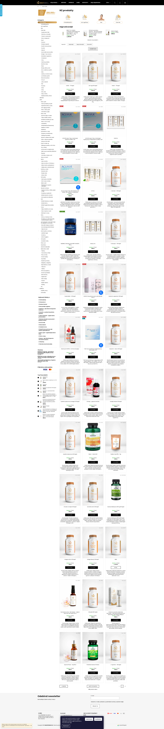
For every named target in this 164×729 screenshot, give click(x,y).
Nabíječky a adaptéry (46, 262)
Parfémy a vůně (44, 169)
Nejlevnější (71, 44)
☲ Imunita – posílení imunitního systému (46, 313)
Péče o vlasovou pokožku (47, 139)
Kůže (42, 72)
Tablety (43, 268)
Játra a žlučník (44, 82)
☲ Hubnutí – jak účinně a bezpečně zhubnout (47, 309)
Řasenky (43, 153)
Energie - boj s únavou (46, 54)
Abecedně (89, 44)
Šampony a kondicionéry (46, 133)
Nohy (42, 215)
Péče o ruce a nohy (45, 121)
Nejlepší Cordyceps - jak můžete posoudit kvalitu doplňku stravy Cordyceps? (46, 352)
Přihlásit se (95, 706)
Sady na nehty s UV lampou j (47, 163)
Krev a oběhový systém (46, 70)
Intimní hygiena (44, 237)
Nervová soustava (45, 78)
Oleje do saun (44, 229)
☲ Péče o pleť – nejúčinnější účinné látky (47, 333)
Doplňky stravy (44, 290)
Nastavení (66, 726)
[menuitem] (54, 2)
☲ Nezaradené (42, 324)
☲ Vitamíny (41, 341)
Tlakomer (43, 266)
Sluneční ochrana (45, 188)
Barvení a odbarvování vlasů (47, 137)
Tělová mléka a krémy (46, 117)
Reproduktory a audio (46, 264)
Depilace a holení (45, 127)
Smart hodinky (44, 256)
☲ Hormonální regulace (44, 306)
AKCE (41, 99)
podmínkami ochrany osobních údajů (114, 701)
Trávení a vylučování (46, 36)
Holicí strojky (44, 278)
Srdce (42, 87)
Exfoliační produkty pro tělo (47, 119)
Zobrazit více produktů (92, 40)
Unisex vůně (44, 175)
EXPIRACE (42, 288)
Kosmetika (43, 292)
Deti (42, 199)
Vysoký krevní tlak (45, 32)
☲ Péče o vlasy (42, 336)
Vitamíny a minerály (45, 34)
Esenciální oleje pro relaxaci (47, 225)
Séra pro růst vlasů (45, 141)
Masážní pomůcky (45, 260)
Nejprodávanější (80, 44)
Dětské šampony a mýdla (47, 201)
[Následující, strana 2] (122, 686)
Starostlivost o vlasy (45, 131)
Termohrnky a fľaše (45, 253)
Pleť (42, 83)
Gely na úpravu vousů (46, 211)
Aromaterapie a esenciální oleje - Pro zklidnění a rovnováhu (48, 222)
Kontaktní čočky (44, 241)
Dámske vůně (44, 171)
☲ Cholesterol (42, 302)
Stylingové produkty (45, 135)
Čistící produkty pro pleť (46, 103)
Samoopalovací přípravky (47, 197)
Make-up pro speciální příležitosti (48, 151)
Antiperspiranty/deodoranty (47, 125)
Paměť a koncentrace (46, 46)
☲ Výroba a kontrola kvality (45, 344)
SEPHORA (42, 97)
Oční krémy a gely (45, 111)
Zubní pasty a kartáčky (46, 179)
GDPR (84, 715)
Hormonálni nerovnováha (47, 52)
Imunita (43, 48)
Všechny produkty (45, 62)
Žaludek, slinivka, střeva (46, 95)
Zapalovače (44, 276)
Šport (42, 40)
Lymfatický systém (45, 76)
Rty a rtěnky (44, 147)
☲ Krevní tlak (42, 322)
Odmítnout (89, 719)
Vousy (42, 207)
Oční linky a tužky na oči (46, 155)
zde (71, 722)
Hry (41, 286)
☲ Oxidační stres (43, 327)
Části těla (43, 30)
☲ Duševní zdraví (43, 304)
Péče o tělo (43, 113)
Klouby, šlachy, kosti (45, 68)
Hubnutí (43, 50)
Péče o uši (43, 243)
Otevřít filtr (93, 49)
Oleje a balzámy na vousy (47, 209)
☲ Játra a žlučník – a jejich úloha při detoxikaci (47, 316)
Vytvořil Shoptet (122, 725)
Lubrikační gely (44, 233)
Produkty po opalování (46, 193)
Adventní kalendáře (45, 247)
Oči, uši (42, 80)
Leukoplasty (44, 123)
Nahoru (64, 686)
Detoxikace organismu (46, 56)
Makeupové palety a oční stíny (48, 145)
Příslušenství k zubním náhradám (46, 185)
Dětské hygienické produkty (47, 205)
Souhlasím (98, 719)
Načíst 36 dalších (93, 686)
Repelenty (43, 129)
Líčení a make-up (45, 143)
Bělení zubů (43, 183)
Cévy (42, 60)
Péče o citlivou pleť (45, 109)
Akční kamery (44, 274)
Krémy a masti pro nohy (46, 217)
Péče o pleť (43, 101)
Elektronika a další (45, 249)
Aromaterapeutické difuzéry (47, 227)
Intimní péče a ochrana (46, 231)
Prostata (43, 85)
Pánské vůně (44, 173)
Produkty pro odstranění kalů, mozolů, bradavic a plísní (47, 219)
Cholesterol (43, 58)
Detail (115, 567)
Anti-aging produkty (45, 107)
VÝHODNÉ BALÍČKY (45, 24)
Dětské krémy (44, 203)
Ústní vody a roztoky (45, 181)
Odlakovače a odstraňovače (47, 167)
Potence (43, 42)
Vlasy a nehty (44, 93)
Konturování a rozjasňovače (47, 149)
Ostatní (43, 280)
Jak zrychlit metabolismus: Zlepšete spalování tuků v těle (47, 361)
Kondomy (43, 235)
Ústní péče (43, 177)
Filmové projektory (45, 270)
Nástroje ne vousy (45, 213)
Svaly (42, 89)
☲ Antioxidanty (42, 299)
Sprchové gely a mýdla (46, 115)
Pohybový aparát (45, 44)
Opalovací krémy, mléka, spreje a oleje (48, 190)
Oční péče (43, 239)
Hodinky (43, 284)
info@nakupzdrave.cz (67, 715)
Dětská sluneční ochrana (46, 195)
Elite (42, 28)
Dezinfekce (43, 245)
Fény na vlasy (44, 254)
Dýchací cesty (44, 64)
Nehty (42, 159)
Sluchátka (43, 258)
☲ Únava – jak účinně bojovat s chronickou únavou (46, 339)
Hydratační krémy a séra (46, 105)
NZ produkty (43, 22)
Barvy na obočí (44, 157)
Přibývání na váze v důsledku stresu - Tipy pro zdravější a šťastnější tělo (47, 357)
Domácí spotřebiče (45, 272)
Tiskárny (43, 251)
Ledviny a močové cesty (46, 74)
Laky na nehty (44, 161)
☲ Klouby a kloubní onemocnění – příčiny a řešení (47, 319)
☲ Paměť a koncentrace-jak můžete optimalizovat (45, 330)
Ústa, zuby (43, 91)
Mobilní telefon (44, 282)
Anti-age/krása (44, 26)
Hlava (42, 66)
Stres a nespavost (45, 38)
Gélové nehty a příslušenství (47, 165)
